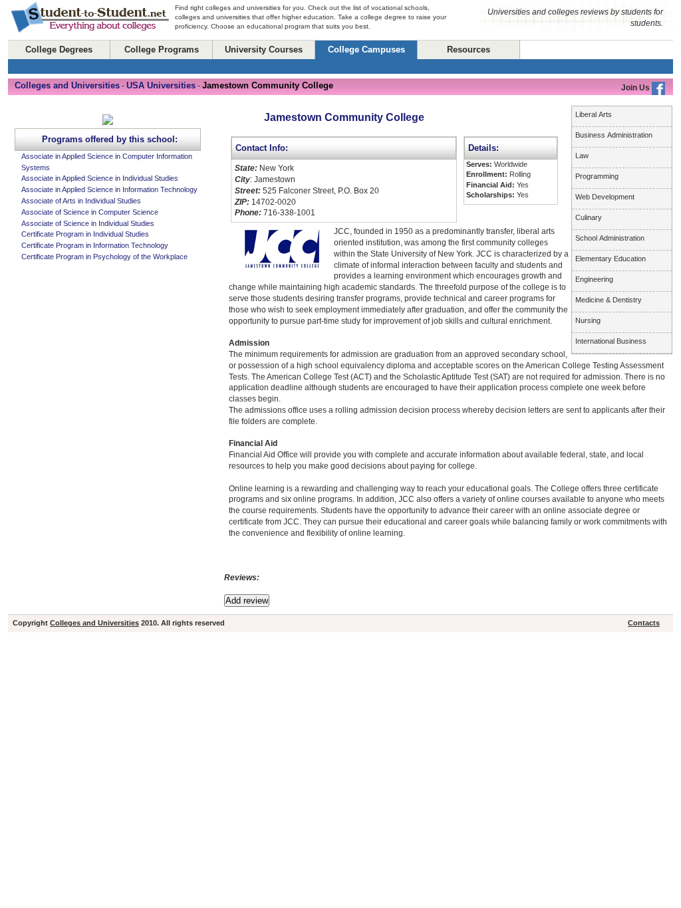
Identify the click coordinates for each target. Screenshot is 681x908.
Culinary (588, 217)
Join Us (636, 87)
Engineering (594, 279)
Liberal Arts (593, 114)
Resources (468, 50)
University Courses (264, 50)
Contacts (644, 623)
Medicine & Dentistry (608, 300)
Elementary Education (610, 259)
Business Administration (613, 135)
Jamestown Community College (344, 117)
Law (582, 156)
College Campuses (366, 50)
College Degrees (58, 50)
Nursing (588, 320)
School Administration (609, 238)
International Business (610, 341)
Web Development (604, 197)
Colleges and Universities (94, 623)
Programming (596, 176)
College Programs (161, 50)
